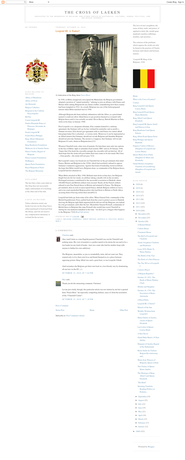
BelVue (28, 116)
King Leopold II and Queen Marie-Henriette (143, 113)
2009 (138, 431)
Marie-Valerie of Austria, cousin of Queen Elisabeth (147, 320)
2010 (138, 210)
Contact (136, 102)
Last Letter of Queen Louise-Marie (145, 328)
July (140, 404)
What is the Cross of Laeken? (144, 99)
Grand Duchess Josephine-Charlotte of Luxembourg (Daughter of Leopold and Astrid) (144, 167)
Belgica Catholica (32, 107)
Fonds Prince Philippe (33, 135)
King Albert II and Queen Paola (145, 136)
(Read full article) (82, 212)
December (142, 214)
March (141, 419)
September (142, 396)
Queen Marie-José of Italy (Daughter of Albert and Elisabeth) (143, 157)
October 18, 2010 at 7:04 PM (77, 273)
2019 (138, 188)
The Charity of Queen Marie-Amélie (146, 368)
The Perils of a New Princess (148, 259)
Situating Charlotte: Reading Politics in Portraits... (146, 389)
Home (92, 310)
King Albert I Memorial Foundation (34, 140)
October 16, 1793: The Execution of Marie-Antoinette (147, 293)
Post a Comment (62, 305)
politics (113, 219)
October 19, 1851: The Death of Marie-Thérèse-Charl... (148, 280)
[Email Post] (82, 216)
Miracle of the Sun (145, 307)
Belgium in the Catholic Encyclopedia (34, 112)
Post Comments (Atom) (75, 315)
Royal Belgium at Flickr (34, 167)
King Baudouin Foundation (36, 145)
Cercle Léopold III (32, 120)
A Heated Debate (144, 224)
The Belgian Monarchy (34, 170)
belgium (67, 219)
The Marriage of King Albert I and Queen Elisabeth (146, 376)
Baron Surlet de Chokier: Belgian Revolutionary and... (148, 353)
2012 (138, 203)
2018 (138, 191)
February (142, 422)
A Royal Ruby (143, 299)
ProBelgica (29, 160)
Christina (65, 235)
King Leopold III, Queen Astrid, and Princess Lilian (145, 125)
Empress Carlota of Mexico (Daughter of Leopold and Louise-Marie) (144, 148)
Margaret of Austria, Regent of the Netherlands (148, 345)
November (142, 217)
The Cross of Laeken (93, 12)
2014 (138, 195)
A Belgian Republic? (146, 273)
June (140, 407)
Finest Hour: (86, 95)
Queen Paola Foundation (35, 164)
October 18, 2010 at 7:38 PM (77, 299)
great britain (89, 219)
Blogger (151, 446)
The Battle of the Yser (146, 255)
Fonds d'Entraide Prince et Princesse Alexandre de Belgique (35, 126)
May (64, 279)
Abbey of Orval (31, 100)
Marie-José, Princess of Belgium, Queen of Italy (148, 361)
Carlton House (143, 228)
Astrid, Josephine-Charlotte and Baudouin (148, 244)
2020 (138, 184)
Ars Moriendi (30, 104)
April (140, 415)
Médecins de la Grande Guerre (37, 148)
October (141, 221)
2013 (138, 199)
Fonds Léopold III (32, 132)
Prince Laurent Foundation (35, 157)
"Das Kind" (142, 382)
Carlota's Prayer (144, 269)
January (141, 426)
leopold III (102, 219)
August (141, 400)
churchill (77, 219)
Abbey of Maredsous (33, 97)
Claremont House (144, 232)
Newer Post (60, 310)
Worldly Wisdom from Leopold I (146, 312)
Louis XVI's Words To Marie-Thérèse (146, 250)
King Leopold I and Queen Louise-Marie (143, 107)
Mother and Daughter (146, 286)
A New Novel (143, 333)
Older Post (124, 310)
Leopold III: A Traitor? (146, 303)
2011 (138, 206)
